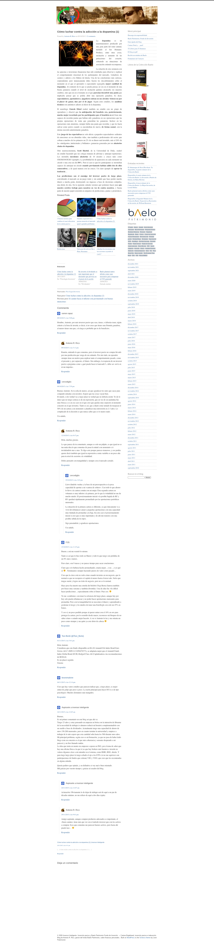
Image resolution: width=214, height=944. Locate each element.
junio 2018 (131, 311)
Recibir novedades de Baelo (137, 55)
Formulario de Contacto (136, 58)
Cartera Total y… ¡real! (135, 45)
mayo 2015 (131, 374)
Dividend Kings (137, 239)
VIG (137, 255)
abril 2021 (131, 274)
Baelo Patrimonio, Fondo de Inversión (140, 38)
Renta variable (139, 253)
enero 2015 (131, 384)
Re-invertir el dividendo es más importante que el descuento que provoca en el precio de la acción (88, 275)
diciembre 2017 (133, 327)
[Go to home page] (107, 16)
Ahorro (136, 227)
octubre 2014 (132, 394)
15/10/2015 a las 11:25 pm (70, 547)
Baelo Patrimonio (139, 229)
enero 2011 (131, 464)
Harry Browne (142, 246)
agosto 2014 (132, 401)
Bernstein (142, 232)
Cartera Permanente (133, 237)
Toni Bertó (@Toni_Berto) (73, 636)
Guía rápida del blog (135, 42)
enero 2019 (131, 290)
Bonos (136, 234)
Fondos (130, 244)
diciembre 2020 (133, 277)
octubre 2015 (132, 361)
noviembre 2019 (133, 284)
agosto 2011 (132, 448)
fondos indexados (132, 246)
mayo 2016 (131, 347)
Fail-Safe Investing (144, 241)
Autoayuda (131, 229)
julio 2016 (131, 341)
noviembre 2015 (133, 357)
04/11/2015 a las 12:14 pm (66, 682)
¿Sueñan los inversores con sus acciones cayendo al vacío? (106, 251)
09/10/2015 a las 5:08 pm (65, 318)
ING (148, 246)
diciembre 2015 (133, 354)
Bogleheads (131, 234)
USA (133, 255)
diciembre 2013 (133, 418)
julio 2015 (131, 367)
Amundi (141, 227)
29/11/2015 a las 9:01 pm (70, 814)
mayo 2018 (131, 314)
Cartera (142, 234)
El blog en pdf (132, 52)
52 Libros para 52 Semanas (137, 48)
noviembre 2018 (133, 297)
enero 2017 (131, 337)
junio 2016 (131, 344)
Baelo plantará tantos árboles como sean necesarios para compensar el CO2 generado (109, 275)
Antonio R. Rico (69, 36)
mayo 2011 (131, 458)
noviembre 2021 (133, 267)
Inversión (136, 248)
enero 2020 (131, 280)
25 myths (130, 227)
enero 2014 (131, 414)
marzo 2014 (132, 408)
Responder (61, 332)
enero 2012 (131, 434)
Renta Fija (131, 253)
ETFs (129, 241)
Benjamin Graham (150, 229)
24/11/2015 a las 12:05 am (66, 712)
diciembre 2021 (133, 264)
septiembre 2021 (133, 270)
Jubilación (131, 251)
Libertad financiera (139, 251)
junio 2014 (131, 404)
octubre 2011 (132, 441)
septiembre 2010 (133, 468)
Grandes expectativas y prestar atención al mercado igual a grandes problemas (86, 221)
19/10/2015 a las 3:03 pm (74, 480)
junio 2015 (131, 371)
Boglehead (149, 232)
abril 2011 (131, 461)
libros (147, 251)
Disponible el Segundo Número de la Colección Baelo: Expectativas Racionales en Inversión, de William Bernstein (142, 200)
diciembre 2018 (133, 294)
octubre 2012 (132, 424)
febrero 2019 (132, 287)
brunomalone (67, 678)
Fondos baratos (137, 244)
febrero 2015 (132, 381)
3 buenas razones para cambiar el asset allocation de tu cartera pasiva (66, 221)
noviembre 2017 (133, 331)
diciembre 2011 (133, 438)
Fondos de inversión (147, 244)
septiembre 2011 (133, 444)
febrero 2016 (132, 351)
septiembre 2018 (133, 304)
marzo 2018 (132, 321)
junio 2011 (131, 454)
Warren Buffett (143, 255)
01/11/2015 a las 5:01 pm (65, 640)
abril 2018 (131, 317)
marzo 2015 (132, 377)
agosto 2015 (132, 364)
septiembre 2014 (133, 397)
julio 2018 (131, 307)
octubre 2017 (132, 334)
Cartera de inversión (150, 234)
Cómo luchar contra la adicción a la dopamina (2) (106, 219)
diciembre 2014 (133, 387)
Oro (151, 251)
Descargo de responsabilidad (137, 35)
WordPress (131, 938)
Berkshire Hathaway (133, 232)
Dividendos (145, 239)
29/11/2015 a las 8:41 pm (63, 845)
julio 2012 (131, 428)
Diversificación (144, 237)
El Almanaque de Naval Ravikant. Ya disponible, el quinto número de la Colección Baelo (140, 169)
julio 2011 (131, 451)
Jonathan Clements (150, 248)
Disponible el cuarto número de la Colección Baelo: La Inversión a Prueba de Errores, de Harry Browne (142, 177)
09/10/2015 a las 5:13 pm (70, 348)
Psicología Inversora (73, 291)
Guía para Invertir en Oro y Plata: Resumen (86, 250)
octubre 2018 (132, 300)
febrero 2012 (132, 431)
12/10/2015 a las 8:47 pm (70, 435)
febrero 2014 (132, 411)
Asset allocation (148, 227)
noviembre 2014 (133, 391)
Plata (154, 251)
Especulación (152, 239)
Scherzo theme (145, 938)
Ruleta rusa (61, 249)
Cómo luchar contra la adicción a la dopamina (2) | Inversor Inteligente (80, 842)
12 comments (90, 36)
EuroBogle (135, 241)
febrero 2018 (132, 324)
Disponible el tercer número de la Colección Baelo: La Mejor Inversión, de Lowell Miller (141, 185)
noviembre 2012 (133, 421)
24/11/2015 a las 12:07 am (70, 788)
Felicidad (152, 241)
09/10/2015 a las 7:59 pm (65, 386)
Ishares (142, 248)
